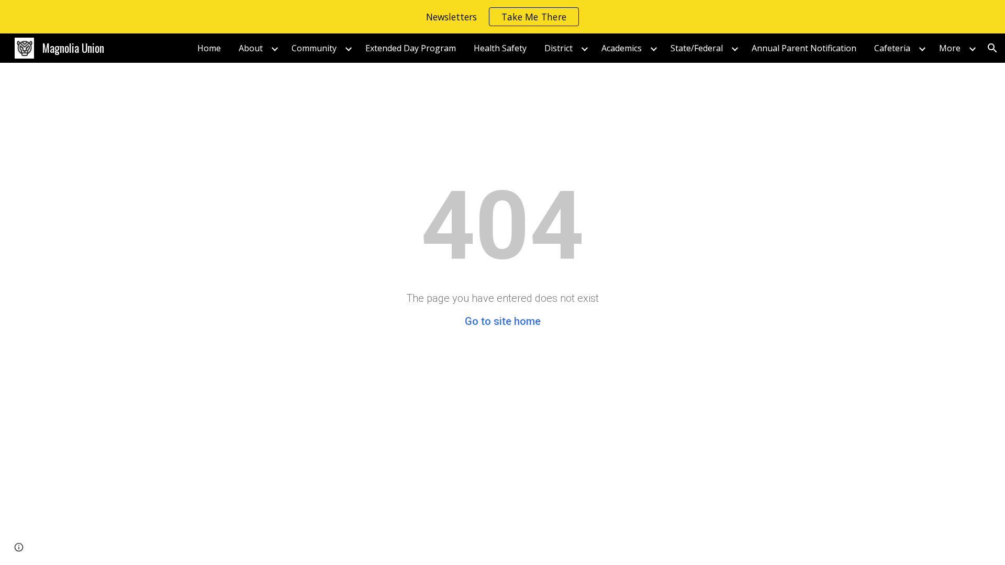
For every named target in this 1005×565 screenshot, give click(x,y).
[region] (502, 16)
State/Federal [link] (697, 48)
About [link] (251, 48)
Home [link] (209, 48)
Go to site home (503, 321)
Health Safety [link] (500, 48)
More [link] (950, 48)
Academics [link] (621, 48)
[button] (992, 48)
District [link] (558, 48)
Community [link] (314, 48)
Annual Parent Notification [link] (804, 48)
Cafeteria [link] (892, 48)
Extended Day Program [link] (410, 48)
